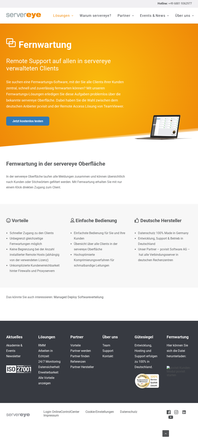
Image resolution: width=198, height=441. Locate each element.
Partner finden (80, 356)
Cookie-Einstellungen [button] (99, 412)
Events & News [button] (152, 16)
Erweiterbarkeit (48, 372)
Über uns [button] (182, 16)
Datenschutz (128, 412)
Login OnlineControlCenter (61, 412)
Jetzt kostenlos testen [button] (27, 121)
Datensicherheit (49, 367)
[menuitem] (63, 16)
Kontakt (107, 356)
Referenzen (78, 361)
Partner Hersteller (82, 367)
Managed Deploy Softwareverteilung (78, 297)
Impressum (51, 415)
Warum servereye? (95, 16)
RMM (42, 345)
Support (107, 351)
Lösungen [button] (61, 16)
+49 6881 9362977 (180, 3)
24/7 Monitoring (49, 361)
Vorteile (75, 345)
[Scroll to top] (165, 433)
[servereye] (23, 15)
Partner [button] (124, 16)
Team (106, 345)
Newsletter (13, 356)
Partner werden (80, 351)
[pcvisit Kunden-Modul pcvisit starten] (179, 375)
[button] (169, 413)
